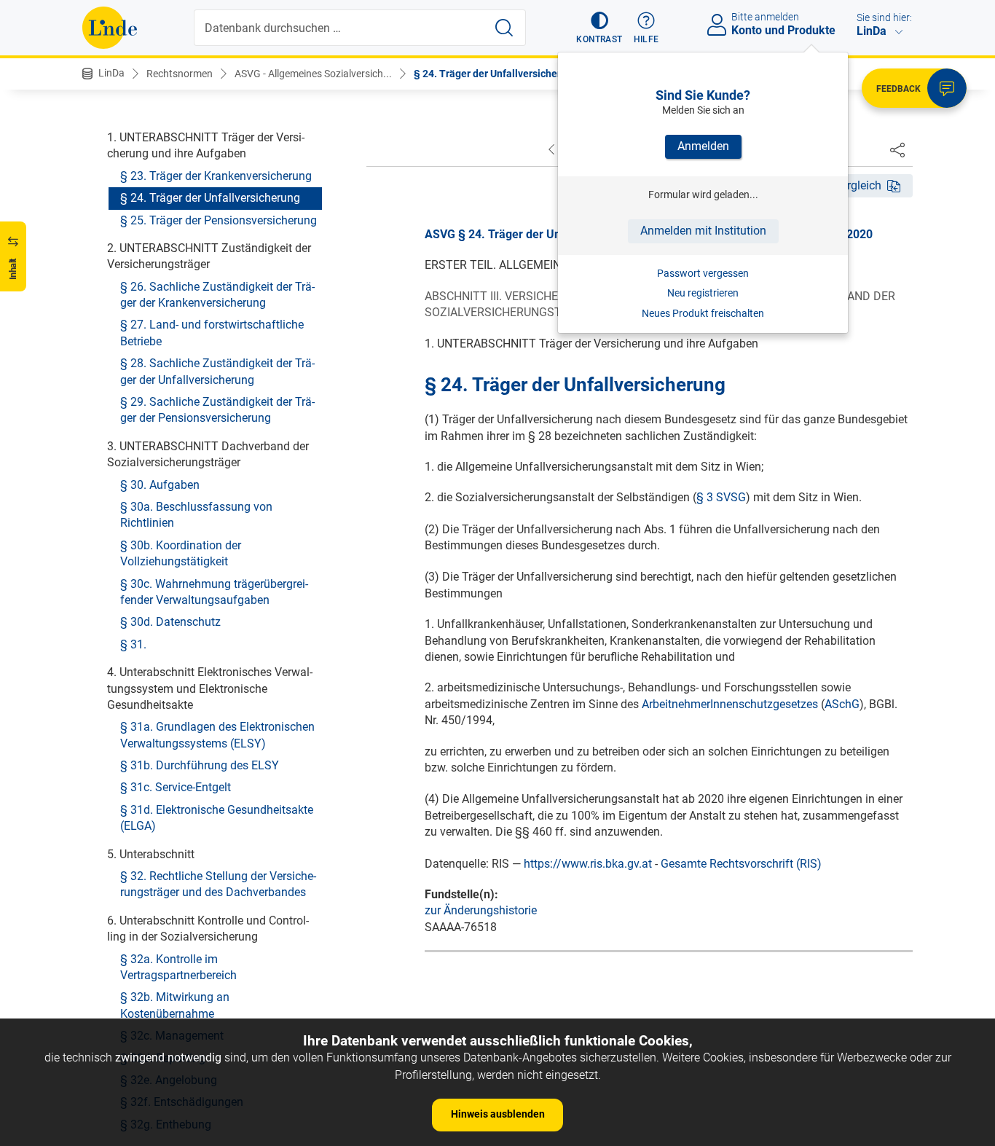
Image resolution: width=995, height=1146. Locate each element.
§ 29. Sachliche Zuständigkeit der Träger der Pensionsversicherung (217, 410)
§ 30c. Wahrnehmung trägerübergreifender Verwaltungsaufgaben (214, 591)
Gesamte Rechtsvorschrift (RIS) (741, 864)
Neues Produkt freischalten (703, 313)
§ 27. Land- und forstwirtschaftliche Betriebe (212, 333)
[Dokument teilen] (897, 149)
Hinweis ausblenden (498, 1114)
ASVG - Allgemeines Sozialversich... (313, 73)
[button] (599, 28)
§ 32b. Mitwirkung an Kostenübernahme (174, 1005)
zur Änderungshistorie (481, 910)
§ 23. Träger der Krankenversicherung (216, 175)
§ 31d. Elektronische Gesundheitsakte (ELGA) (216, 817)
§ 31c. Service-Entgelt (175, 787)
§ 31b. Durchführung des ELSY (199, 765)
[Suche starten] (504, 27)
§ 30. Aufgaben (160, 484)
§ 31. (133, 644)
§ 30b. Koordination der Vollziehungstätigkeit (180, 553)
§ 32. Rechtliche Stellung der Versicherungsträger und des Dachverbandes (218, 884)
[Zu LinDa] (109, 28)
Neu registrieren (703, 293)
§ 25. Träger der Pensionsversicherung (218, 220)
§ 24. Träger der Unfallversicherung (496, 73)
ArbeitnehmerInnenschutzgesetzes (730, 704)
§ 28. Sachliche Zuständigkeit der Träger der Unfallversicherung (217, 371)
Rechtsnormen (179, 73)
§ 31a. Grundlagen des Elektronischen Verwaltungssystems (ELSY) (217, 735)
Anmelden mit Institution (703, 231)
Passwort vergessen (703, 273)
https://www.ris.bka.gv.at (588, 864)
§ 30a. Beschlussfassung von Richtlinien (196, 514)
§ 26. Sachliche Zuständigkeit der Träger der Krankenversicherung (217, 294)
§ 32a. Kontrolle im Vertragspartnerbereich (178, 966)
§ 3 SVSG (721, 497)
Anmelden (703, 146)
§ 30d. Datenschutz (170, 622)
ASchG (842, 704)
